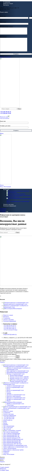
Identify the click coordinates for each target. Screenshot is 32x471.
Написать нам (4, 117)
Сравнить (6, 453)
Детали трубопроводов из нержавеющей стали (18, 202)
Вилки (8, 388)
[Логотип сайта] (10, 107)
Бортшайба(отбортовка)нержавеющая (17, 372)
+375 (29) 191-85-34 (5, 111)
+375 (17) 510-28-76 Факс (10, 330)
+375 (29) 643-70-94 (5, 113)
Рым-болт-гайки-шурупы (14, 396)
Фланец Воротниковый (16, 375)
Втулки (9, 391)
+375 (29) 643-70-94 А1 (9, 327)
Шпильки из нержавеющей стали (16, 397)
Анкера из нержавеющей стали (15, 385)
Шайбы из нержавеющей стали (15, 403)
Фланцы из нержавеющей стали (15, 374)
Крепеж (14, 192)
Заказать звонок (4, 118)
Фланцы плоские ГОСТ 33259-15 (19, 378)
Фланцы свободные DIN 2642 (18, 381)
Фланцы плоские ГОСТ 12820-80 (19, 377)
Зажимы (9, 393)
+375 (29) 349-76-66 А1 (9, 328)
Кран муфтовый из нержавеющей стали (18, 371)
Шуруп (9, 400)
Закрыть (2, 362)
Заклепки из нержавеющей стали (16, 394)
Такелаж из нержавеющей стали (19, 196)
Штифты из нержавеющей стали (16, 399)
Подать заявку (4, 12)
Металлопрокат (21, 194)
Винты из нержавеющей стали (15, 390)
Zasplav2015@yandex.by (10, 334)
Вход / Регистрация (8, 454)
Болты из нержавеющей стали (15, 387)
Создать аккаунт (4, 467)
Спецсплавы (10, 405)
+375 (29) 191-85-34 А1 (9, 325)
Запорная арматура (23, 191)
